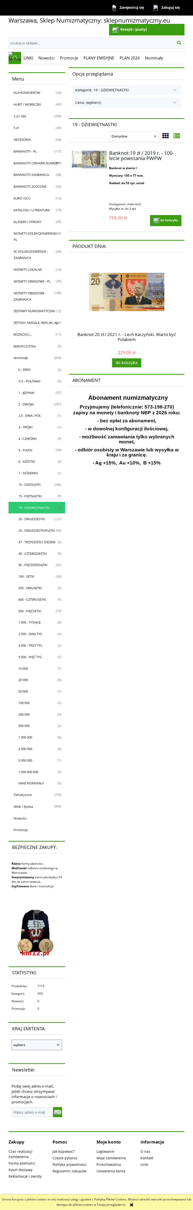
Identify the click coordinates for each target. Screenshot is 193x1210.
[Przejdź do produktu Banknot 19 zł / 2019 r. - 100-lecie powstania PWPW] (89, 159)
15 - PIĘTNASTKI (30, 496)
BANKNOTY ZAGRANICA (31, 174)
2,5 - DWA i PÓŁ (29, 415)
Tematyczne (23, 794)
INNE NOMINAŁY (31, 783)
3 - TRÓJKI (25, 427)
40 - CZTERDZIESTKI (32, 553)
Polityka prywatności (70, 1164)
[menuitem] (28, 58)
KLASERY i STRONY (27, 222)
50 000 (23, 691)
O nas (145, 1151)
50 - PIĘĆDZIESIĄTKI (32, 565)
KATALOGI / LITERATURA (32, 210)
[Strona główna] (15, 58)
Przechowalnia (108, 1164)
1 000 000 (25, 737)
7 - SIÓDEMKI (28, 473)
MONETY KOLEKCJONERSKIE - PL (36, 236)
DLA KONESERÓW (27, 92)
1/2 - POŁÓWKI (29, 381)
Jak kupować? (64, 1151)
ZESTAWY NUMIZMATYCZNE (34, 311)
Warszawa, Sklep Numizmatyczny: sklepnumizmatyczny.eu (89, 20)
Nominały (21, 358)
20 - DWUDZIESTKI (31, 519)
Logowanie (105, 1151)
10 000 (23, 668)
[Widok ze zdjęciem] (165, 135)
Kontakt (146, 1158)
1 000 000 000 (28, 772)
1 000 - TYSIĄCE (29, 622)
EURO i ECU (22, 198)
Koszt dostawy (20, 1169)
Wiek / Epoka (23, 806)
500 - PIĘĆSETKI (29, 611)
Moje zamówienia (111, 1158)
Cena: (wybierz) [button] (88, 102)
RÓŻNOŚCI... (23, 334)
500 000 (24, 725)
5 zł (16, 127)
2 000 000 (25, 749)
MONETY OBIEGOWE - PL (32, 281)
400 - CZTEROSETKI (32, 599)
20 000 (23, 680)
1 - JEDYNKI (26, 392)
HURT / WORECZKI (27, 104)
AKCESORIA (22, 139)
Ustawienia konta (110, 1171)
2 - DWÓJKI (26, 404)
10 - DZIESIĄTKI (29, 484)
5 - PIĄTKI (25, 450)
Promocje (21, 830)
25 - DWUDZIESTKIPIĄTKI (36, 530)
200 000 (24, 714)
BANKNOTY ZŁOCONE (30, 186)
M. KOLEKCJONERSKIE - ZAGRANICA (31, 254)
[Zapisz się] (57, 1112)
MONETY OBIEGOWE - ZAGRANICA (30, 296)
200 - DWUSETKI (30, 588)
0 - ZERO (24, 369)
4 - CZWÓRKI (27, 438)
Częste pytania (65, 1158)
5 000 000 (25, 760)
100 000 (24, 703)
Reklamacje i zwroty (25, 1176)
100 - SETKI (26, 576)
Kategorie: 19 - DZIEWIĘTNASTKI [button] (102, 90)
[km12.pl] (33, 932)
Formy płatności (22, 1163)
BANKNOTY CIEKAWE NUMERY (36, 163)
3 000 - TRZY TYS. (30, 645)
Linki (144, 1164)
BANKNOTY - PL (25, 151)
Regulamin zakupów (69, 1171)
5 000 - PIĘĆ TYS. (30, 657)
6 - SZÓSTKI (26, 461)
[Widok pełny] (176, 135)
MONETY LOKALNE (28, 269)
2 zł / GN (20, 116)
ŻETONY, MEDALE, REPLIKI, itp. (36, 322)
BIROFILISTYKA (25, 346)
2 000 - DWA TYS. (30, 634)
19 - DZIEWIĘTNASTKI (34, 507)
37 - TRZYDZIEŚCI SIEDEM (37, 542)
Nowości (20, 818)
